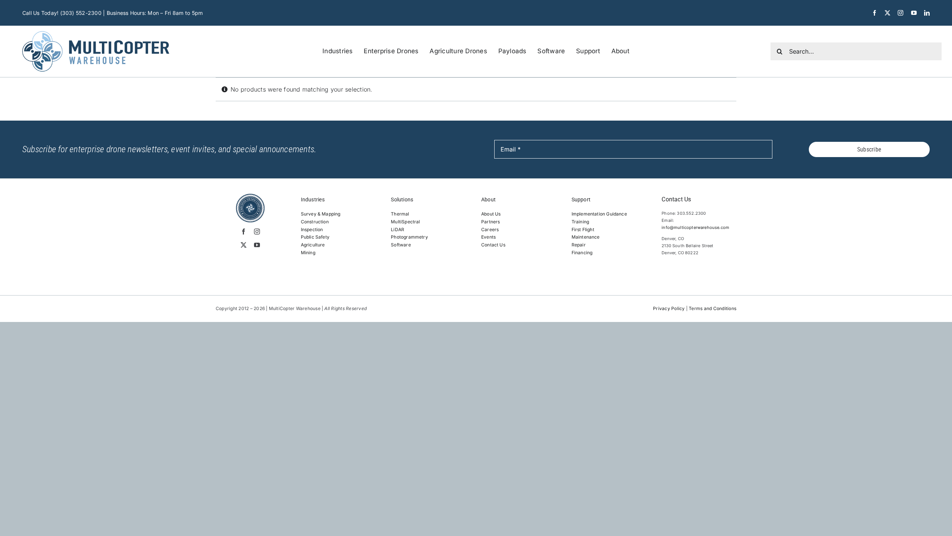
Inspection (312, 229)
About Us (491, 214)
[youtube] (914, 13)
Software (401, 245)
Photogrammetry (409, 237)
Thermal (400, 214)
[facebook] (874, 13)
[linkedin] (927, 13)
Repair (579, 245)
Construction (315, 221)
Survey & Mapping (321, 214)
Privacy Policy (669, 308)
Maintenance (586, 237)
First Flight (583, 229)
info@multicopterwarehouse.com (695, 227)
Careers (490, 229)
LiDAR (397, 229)
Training (580, 221)
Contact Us (493, 245)
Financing (582, 252)
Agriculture (313, 245)
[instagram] (900, 13)
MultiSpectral (405, 221)
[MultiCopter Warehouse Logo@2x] (96, 28)
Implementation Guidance (599, 214)
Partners (490, 221)
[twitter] (887, 13)
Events (488, 237)
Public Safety (315, 237)
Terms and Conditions (712, 308)
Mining (308, 252)
